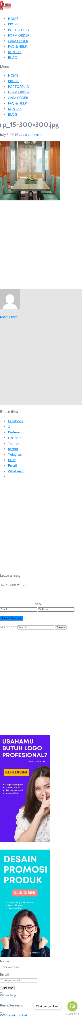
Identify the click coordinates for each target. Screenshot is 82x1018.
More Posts (9, 316)
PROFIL (13, 24)
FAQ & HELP (17, 46)
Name (5, 961)
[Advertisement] (41, 246)
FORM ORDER (18, 35)
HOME (13, 18)
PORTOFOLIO (18, 29)
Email (4, 974)
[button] (41, 66)
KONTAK (14, 52)
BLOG (12, 57)
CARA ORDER (18, 41)
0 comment (34, 134)
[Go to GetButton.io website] (72, 1014)
